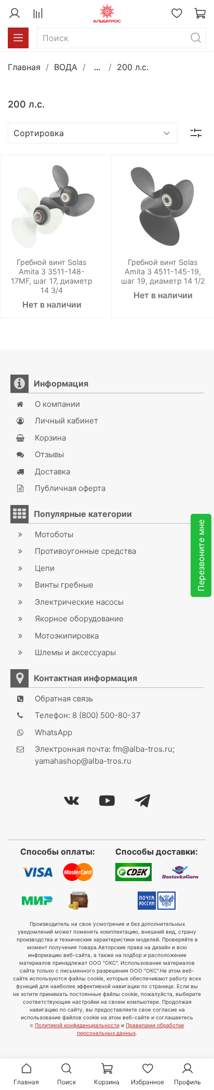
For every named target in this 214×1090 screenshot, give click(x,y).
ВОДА (65, 67)
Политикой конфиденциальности (77, 1025)
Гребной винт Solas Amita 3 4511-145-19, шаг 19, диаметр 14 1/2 (163, 271)
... (97, 67)
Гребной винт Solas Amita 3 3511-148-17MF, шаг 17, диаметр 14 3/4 (51, 276)
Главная (24, 67)
